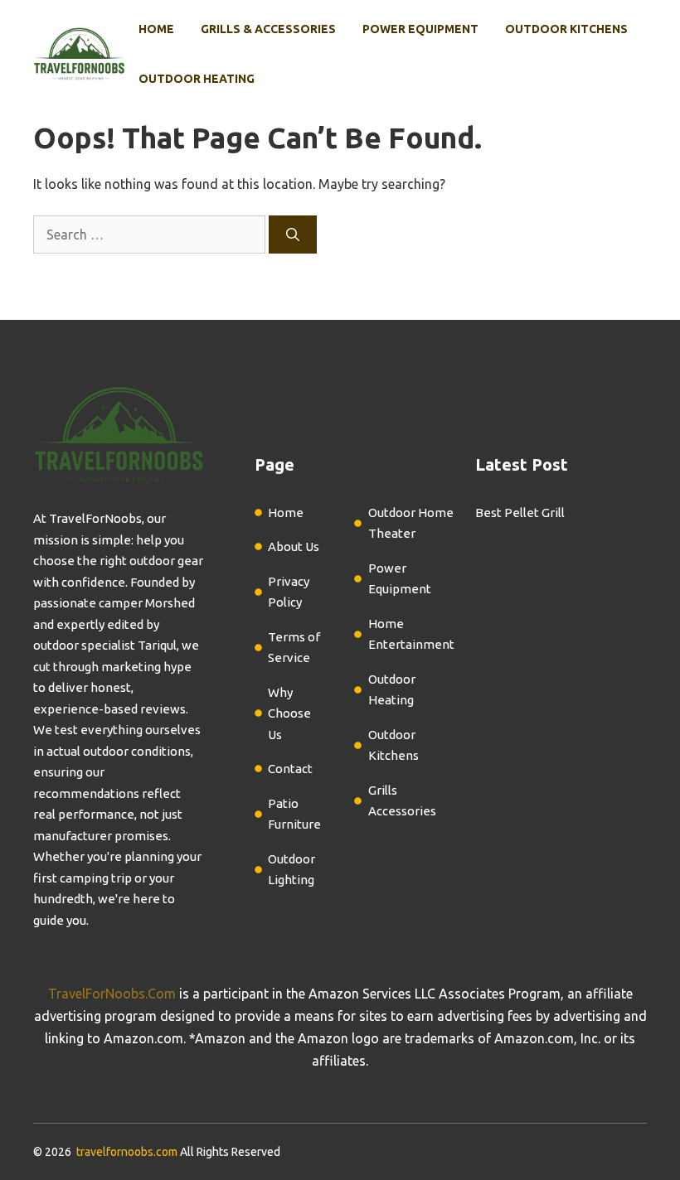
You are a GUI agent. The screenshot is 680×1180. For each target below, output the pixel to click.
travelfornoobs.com (126, 1151)
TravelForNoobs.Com (112, 993)
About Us (293, 546)
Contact (290, 769)
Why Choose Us (289, 713)
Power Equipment (420, 29)
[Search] (293, 234)
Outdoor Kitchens (566, 29)
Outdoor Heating (196, 78)
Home (156, 29)
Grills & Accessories (268, 29)
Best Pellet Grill (520, 512)
